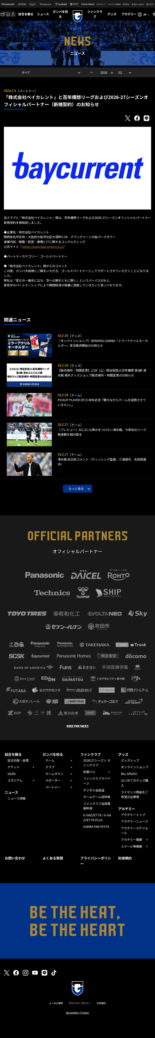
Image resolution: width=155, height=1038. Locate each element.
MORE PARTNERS (78, 726)
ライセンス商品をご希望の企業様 (134, 794)
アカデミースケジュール (134, 830)
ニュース (43, 14)
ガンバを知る (60, 14)
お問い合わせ (15, 858)
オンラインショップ (134, 767)
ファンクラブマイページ (96, 781)
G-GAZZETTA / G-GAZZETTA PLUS (97, 817)
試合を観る (25, 14)
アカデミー (129, 14)
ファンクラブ (94, 14)
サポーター (52, 780)
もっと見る (76, 488)
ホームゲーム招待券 (96, 796)
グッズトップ (130, 760)
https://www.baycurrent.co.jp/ (43, 246)
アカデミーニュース (134, 821)
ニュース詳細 (17, 798)
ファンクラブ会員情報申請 (96, 806)
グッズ (111, 14)
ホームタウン (54, 773)
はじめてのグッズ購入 (134, 782)
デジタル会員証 (93, 790)
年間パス (89, 772)
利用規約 (125, 858)
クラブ (49, 767)
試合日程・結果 (18, 760)
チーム (49, 760)
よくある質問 (53, 858)
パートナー (52, 787)
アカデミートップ (133, 814)
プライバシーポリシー (95, 861)
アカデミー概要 (131, 839)
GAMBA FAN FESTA (96, 826)
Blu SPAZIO (129, 773)
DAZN (12, 773)
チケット (14, 767)
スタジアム (15, 780)
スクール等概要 (131, 846)
